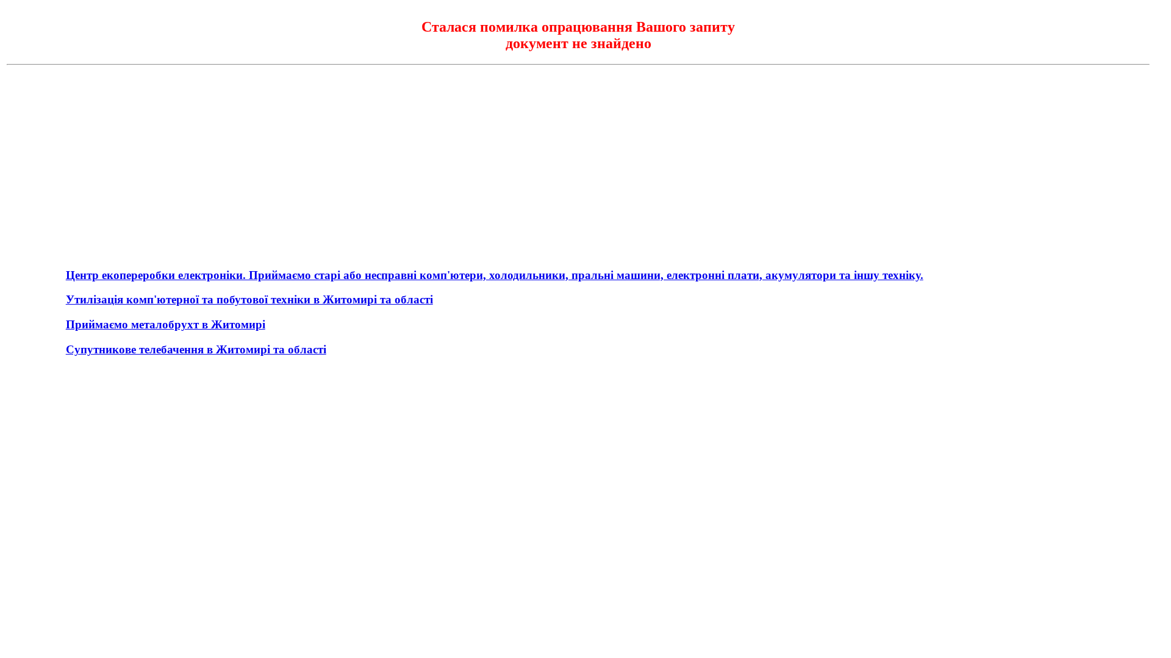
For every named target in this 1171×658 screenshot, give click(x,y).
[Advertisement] (578, 160)
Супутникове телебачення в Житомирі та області (196, 349)
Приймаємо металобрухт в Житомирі (165, 324)
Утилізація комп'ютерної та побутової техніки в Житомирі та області (249, 299)
